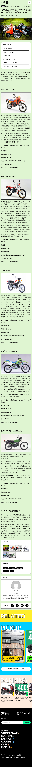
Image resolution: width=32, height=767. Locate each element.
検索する (27, 722)
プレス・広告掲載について (18, 755)
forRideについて (5, 755)
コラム (3, 6)
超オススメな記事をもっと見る (16, 669)
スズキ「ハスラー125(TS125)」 (12, 63)
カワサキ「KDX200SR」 (10, 59)
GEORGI (16, 593)
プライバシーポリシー (6, 757)
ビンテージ (25, 6)
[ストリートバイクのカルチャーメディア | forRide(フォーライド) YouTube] (25, 713)
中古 (29, 6)
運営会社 (23, 757)
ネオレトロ (19, 6)
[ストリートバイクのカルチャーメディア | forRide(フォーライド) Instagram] (18, 713)
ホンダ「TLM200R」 (9, 52)
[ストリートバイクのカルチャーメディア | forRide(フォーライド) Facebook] (29, 713)
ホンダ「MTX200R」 (9, 49)
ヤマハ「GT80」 (8, 56)
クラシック (14, 6)
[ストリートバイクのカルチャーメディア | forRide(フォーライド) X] (21, 713)
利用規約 (16, 757)
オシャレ (8, 6)
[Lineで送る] (22, 605)
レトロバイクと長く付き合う (11, 66)
